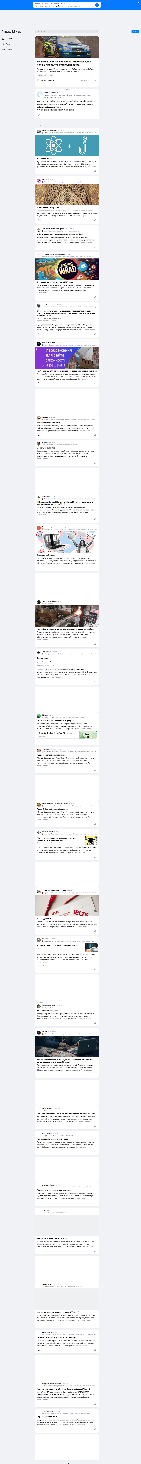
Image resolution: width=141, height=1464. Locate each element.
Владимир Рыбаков (48, 1005)
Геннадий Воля (48, 751)
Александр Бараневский (51, 834)
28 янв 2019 (58, 97)
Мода (43, 179)
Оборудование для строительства (54, 1386)
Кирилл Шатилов (49, 893)
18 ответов (54, 843)
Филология (45, 939)
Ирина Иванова (47, 1332)
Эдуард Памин (48, 419)
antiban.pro (45, 1031)
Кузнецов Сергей (49, 717)
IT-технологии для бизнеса (51, 527)
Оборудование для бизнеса (51, 1383)
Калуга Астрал (48, 529)
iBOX (45, 1212)
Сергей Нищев (47, 1284)
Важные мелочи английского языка (54, 890)
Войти (135, 31)
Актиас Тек (47, 231)
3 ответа (59, 948)
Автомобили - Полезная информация (54, 229)
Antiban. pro (47, 1034)
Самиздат (45, 417)
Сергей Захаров (49, 1135)
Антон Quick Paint (48, 1185)
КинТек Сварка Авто (49, 601)
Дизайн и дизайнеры (49, 343)
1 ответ (67, 89)
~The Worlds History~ (49, 749)
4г (58, 130)
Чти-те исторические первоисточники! (55, 803)
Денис (44, 443)
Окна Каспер (46, 1133)
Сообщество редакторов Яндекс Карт (55, 1463)
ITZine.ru (45, 715)
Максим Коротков (51, 93)
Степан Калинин (49, 941)
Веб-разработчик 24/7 (49, 130)
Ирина (47, 320)
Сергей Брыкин (48, 132)
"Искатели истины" (48, 832)
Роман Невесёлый (48, 305)
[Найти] (97, 31)
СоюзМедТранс (47, 1108)
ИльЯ (45, 1110)
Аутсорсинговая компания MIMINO (54, 254)
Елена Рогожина (50, 948)
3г (46, 179)
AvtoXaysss (45, 651)
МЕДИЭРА (45, 496)
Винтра (46, 345)
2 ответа (53, 320)
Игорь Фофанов (48, 499)
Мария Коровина (49, 182)
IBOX (43, 1210)
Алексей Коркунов (55, 670)
